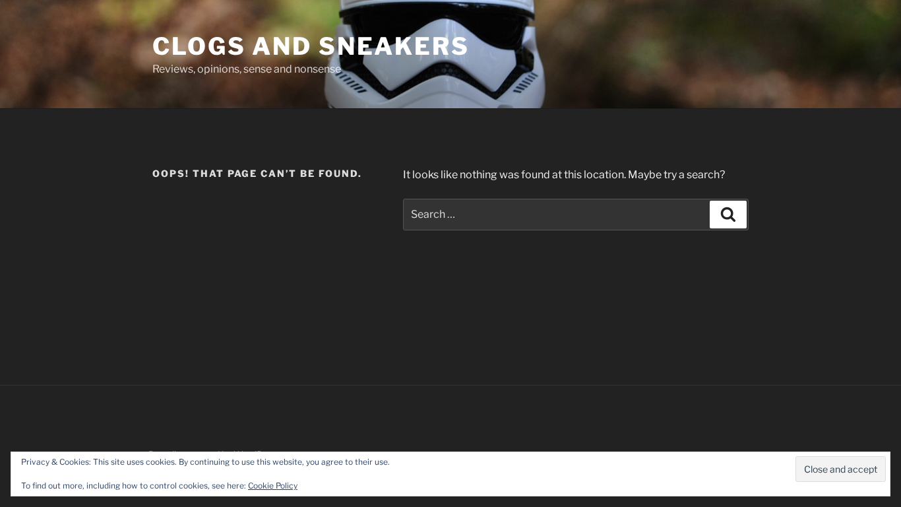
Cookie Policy (272, 485)
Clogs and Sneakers (311, 46)
